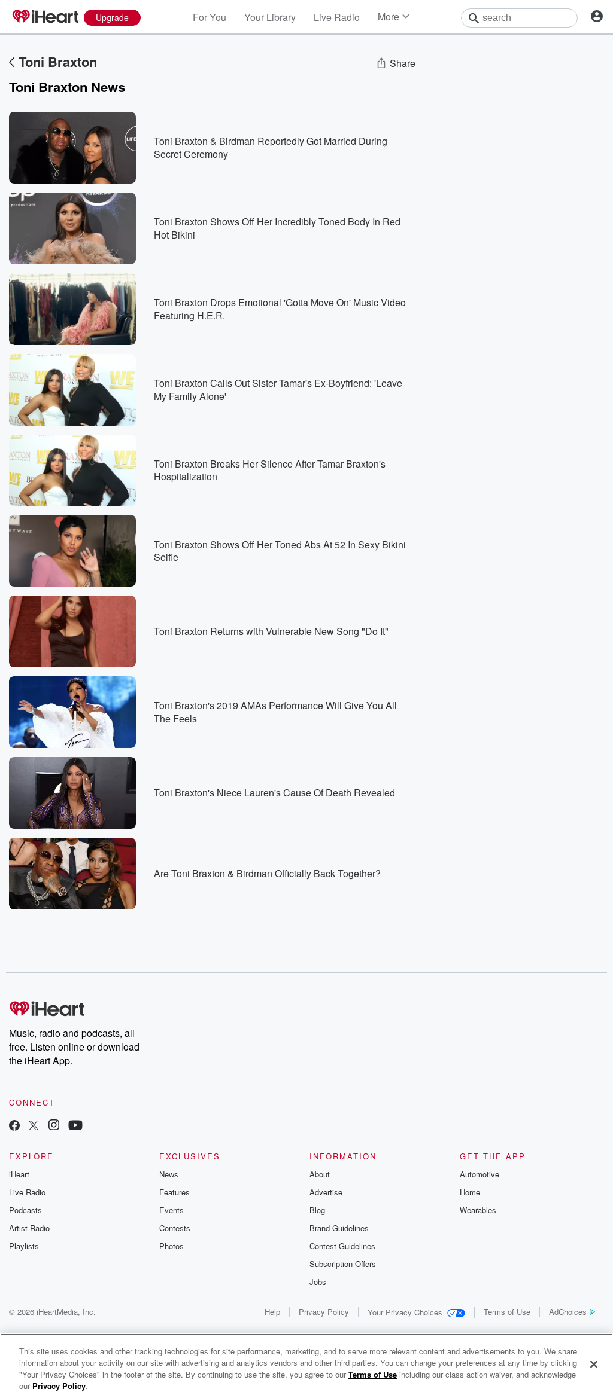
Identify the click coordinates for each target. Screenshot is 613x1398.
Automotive (479, 1174)
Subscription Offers (342, 1263)
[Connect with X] (33, 1126)
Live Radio (337, 17)
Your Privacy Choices (405, 1312)
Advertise (325, 1192)
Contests (174, 1228)
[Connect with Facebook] (14, 1126)
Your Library (270, 17)
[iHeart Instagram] (53, 1126)
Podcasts (25, 1210)
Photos (171, 1246)
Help (272, 1311)
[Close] (594, 1364)
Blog (317, 1210)
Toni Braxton (58, 61)
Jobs (317, 1281)
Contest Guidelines (342, 1246)
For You (209, 17)
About (319, 1174)
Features (174, 1192)
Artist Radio (29, 1228)
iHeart (19, 1174)
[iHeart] (45, 17)
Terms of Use (507, 1311)
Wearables (478, 1210)
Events (171, 1210)
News (168, 1174)
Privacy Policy (324, 1311)
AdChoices (568, 1311)
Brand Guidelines (339, 1228)
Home (470, 1192)
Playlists (24, 1246)
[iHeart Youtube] (75, 1126)
